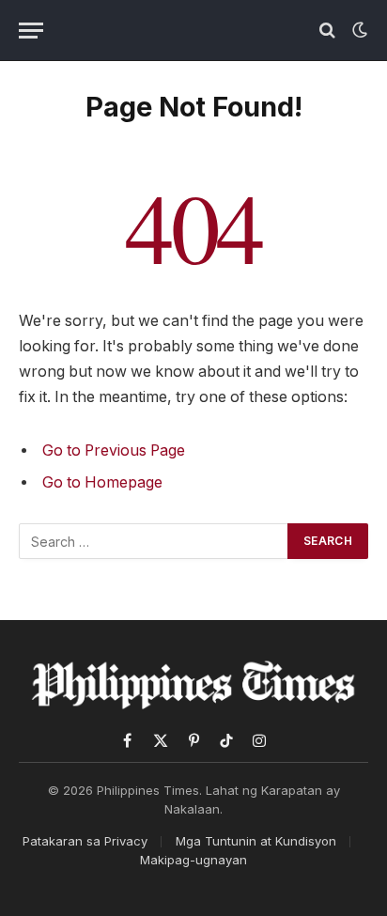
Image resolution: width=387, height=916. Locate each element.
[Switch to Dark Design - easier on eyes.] (358, 30)
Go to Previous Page (113, 450)
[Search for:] (154, 541)
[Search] (327, 30)
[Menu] (31, 30)
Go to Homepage (102, 482)
